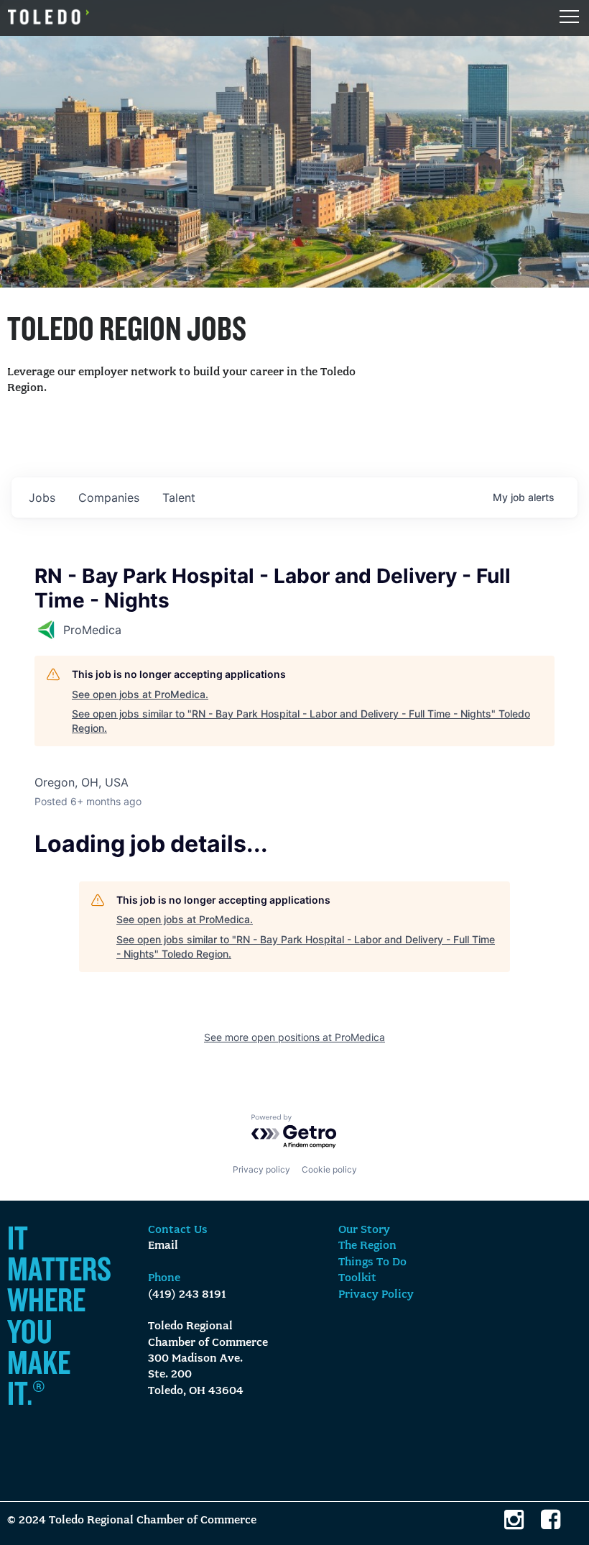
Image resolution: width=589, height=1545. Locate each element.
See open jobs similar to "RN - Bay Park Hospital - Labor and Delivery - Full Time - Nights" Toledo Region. (301, 720)
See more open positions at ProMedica (294, 1037)
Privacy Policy (376, 1295)
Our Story (364, 1230)
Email (163, 1246)
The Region (367, 1246)
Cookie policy (329, 1169)
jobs (42, 497)
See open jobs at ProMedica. (140, 694)
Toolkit (357, 1278)
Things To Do (372, 1262)
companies (108, 497)
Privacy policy (261, 1169)
